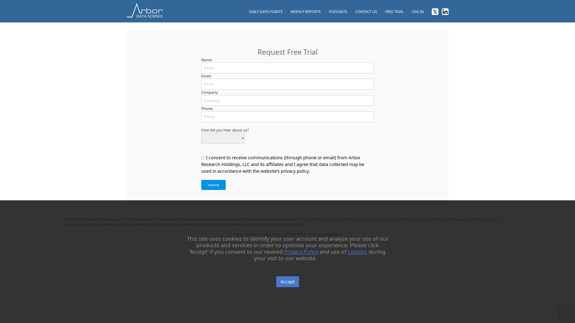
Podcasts (338, 11)
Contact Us (366, 11)
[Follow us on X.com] (435, 12)
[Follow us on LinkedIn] (445, 12)
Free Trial (394, 11)
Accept (288, 282)
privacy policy (295, 171)
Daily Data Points (266, 11)
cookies (357, 251)
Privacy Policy (301, 251)
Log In (418, 11)
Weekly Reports (306, 11)
